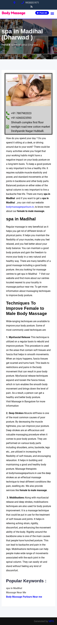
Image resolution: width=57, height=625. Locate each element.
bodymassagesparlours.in (20, 206)
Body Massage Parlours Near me (24, 596)
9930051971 (32, 2)
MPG (51, 621)
